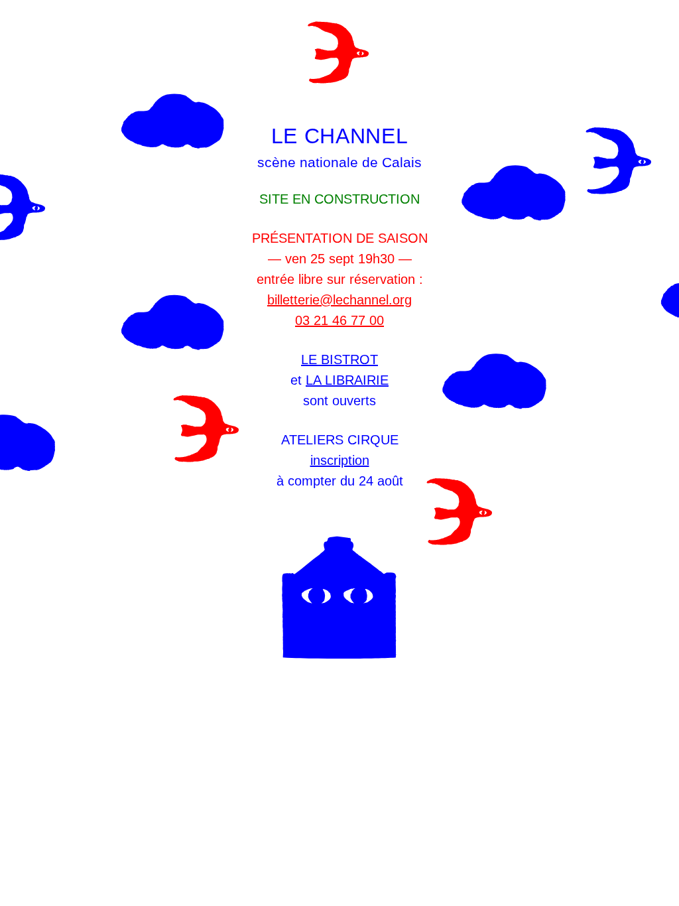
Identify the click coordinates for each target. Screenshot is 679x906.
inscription (339, 460)
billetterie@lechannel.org (339, 299)
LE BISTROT (339, 359)
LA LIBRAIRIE (347, 380)
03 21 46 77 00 (339, 320)
